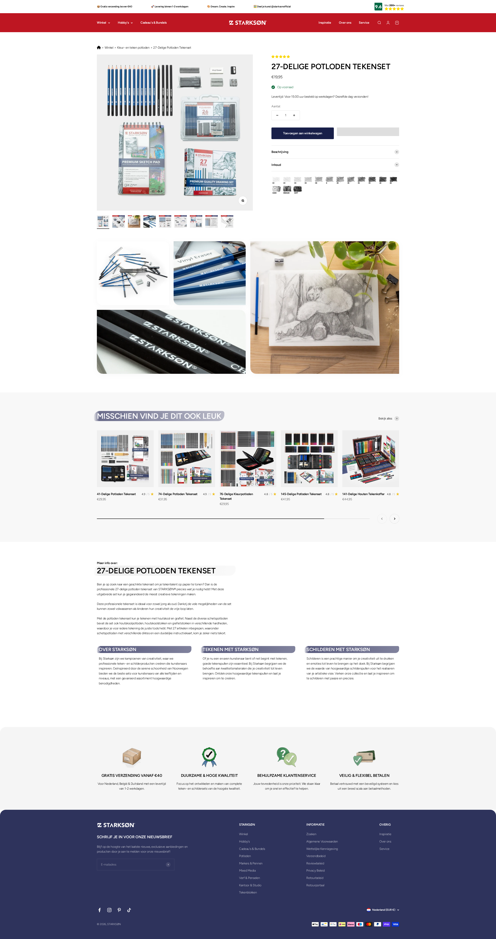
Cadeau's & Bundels (153, 22)
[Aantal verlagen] (277, 115)
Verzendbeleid (315, 856)
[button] (280, 57)
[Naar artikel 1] (103, 222)
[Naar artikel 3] (134, 222)
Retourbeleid (314, 878)
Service (364, 22)
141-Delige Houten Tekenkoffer (363, 494)
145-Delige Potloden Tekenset (301, 494)
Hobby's (123, 22)
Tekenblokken (248, 892)
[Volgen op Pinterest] (119, 910)
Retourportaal (315, 885)
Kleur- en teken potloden (133, 47)
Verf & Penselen (249, 878)
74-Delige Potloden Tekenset (177, 494)
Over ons (345, 22)
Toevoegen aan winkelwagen (302, 133)
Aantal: (276, 106)
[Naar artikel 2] (118, 222)
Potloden (245, 856)
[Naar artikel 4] (149, 222)
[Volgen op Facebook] (99, 910)
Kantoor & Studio (250, 885)
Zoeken (311, 834)
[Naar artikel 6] (180, 222)
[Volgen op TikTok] (129, 910)
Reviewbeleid (315, 863)
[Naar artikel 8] (211, 222)
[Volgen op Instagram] (109, 910)
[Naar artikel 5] (165, 222)
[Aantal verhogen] (294, 115)
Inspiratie (325, 22)
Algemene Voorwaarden (322, 841)
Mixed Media (247, 870)
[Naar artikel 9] (227, 222)
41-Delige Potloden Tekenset (116, 494)
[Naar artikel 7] (196, 222)
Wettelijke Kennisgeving (322, 849)
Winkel (101, 22)
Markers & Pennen (251, 863)
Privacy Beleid (315, 870)
